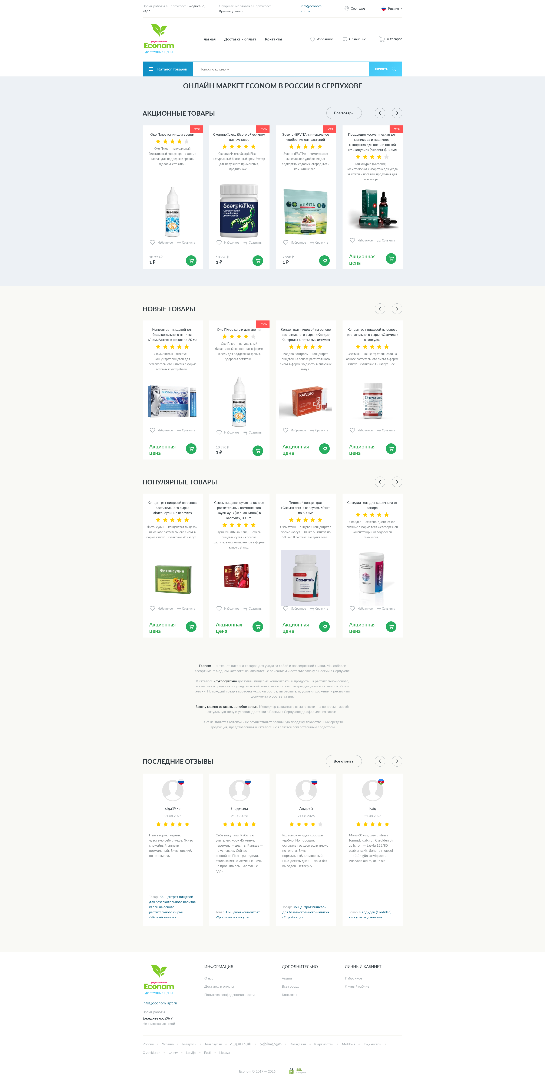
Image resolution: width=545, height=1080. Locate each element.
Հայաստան (240, 1044)
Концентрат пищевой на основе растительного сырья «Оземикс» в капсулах (372, 334)
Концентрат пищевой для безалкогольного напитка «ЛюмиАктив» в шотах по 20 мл (172, 334)
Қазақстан (298, 1044)
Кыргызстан (324, 1044)
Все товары (344, 113)
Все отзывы (344, 761)
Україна (168, 1044)
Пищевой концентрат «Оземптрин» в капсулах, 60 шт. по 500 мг (305, 507)
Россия (148, 1044)
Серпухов (358, 8)
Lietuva (224, 1052)
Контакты (273, 39)
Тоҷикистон (372, 1044)
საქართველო (271, 1044)
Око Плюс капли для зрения (172, 134)
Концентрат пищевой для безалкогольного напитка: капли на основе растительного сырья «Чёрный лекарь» (172, 907)
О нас (208, 978)
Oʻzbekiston (151, 1052)
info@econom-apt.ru (160, 1003)
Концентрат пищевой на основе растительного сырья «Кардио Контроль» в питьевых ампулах (306, 334)
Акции (287, 978)
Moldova (348, 1044)
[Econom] (159, 39)
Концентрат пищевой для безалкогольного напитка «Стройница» (305, 912)
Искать (381, 69)
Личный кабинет (358, 986)
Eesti (207, 1052)
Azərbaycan (213, 1044)
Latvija (191, 1052)
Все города (290, 986)
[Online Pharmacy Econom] (159, 980)
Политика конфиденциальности (229, 994)
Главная (209, 39)
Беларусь (189, 1044)
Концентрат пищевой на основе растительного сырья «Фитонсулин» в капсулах (172, 507)
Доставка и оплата (240, 39)
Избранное (353, 978)
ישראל (173, 1052)
